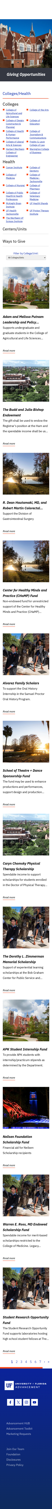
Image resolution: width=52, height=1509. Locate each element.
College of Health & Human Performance (15, 134)
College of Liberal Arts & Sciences (15, 143)
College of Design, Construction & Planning (15, 124)
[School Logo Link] (24, 1386)
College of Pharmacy (35, 187)
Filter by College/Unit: (26, 253)
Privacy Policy (14, 1465)
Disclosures (13, 1459)
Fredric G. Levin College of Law (37, 143)
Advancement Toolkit (19, 1428)
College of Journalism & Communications (38, 134)
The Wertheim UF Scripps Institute (15, 220)
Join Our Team (15, 1449)
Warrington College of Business (39, 151)
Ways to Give (14, 241)
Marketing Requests (18, 1434)
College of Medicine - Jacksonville (36, 178)
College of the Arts (39, 110)
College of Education (35, 122)
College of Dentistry (35, 169)
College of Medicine (11, 176)
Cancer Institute (14, 167)
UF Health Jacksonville (12, 212)
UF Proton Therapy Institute (39, 212)
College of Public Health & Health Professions (14, 196)
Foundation (13, 1454)
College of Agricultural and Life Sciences (14, 113)
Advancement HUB (18, 1423)
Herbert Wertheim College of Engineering (15, 152)
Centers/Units (15, 228)
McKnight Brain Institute (13, 205)
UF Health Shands (39, 203)
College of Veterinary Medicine (35, 196)
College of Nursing (15, 185)
